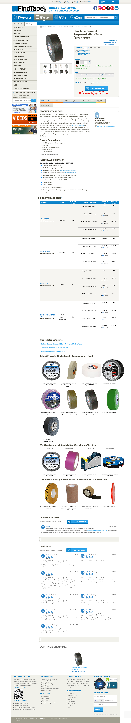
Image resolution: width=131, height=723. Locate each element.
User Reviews (47, 105)
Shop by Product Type (47, 683)
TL (67, 687)
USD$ (68, 679)
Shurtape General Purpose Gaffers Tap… (79, 669)
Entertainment (62, 348)
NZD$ (72, 685)
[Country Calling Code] (96, 700)
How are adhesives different (68, 170)
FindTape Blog (72, 701)
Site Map (70, 699)
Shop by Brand (45, 687)
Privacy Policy (63, 719)
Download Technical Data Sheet (106, 126)
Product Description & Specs (52, 101)
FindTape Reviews (46, 690)
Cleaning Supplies (20, 43)
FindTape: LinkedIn (117, 8)
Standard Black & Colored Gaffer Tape (69, 27)
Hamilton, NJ (18, 703)
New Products (19, 27)
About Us (70, 705)
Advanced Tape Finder (47, 681)
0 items (108, 2)
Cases (98, 48)
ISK (74, 683)
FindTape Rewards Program (48, 702)
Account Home (45, 696)
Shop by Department (47, 685)
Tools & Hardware (20, 82)
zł (78, 685)
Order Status (44, 700)
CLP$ (77, 681)
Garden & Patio (19, 53)
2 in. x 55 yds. (90, 75)
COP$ (81, 681)
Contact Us (71, 693)
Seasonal (17, 34)
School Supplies (20, 69)
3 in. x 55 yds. (100, 75)
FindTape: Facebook (95, 8)
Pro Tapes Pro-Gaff (78, 125)
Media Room (71, 703)
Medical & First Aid (20, 59)
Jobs (69, 707)
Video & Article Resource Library (50, 688)
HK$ (77, 683)
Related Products (88, 101)
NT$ (70, 687)
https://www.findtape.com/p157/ (97, 530)
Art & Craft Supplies (21, 40)
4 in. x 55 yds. (109, 75)
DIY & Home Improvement (23, 46)
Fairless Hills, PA (19, 709)
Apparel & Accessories (22, 37)
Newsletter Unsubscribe (47, 704)
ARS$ (87, 679)
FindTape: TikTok (108, 8)
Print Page (112, 40)
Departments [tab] (18, 24)
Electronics (18, 50)
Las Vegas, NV (19, 707)
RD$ (87, 681)
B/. (76, 685)
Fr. (74, 681)
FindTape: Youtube (104, 8)
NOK (68, 685)
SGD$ (85, 685)
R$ (72, 681)
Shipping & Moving (20, 75)
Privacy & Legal (72, 697)
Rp (67, 683)
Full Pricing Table (72, 101)
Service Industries (48, 348)
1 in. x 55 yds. (80, 75)
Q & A (101, 101)
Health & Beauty (20, 56)
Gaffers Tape (51, 27)
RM (87, 683)
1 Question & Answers (109, 44)
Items (91, 48)
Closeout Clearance (21, 88)
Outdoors (17, 66)
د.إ (84, 679)
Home (44, 27)
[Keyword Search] (33, 100)
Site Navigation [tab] (30, 24)
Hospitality (61, 352)
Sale (15, 85)
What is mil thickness (70, 173)
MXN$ (79, 679)
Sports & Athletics (20, 78)
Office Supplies (19, 62)
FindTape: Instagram (100, 8)
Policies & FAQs (72, 695)
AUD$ (68, 681)
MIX (89, 62)
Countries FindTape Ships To (49, 679)
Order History (45, 698)
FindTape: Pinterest (112, 8)
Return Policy (53, 719)
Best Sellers (18, 30)
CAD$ (73, 679)
